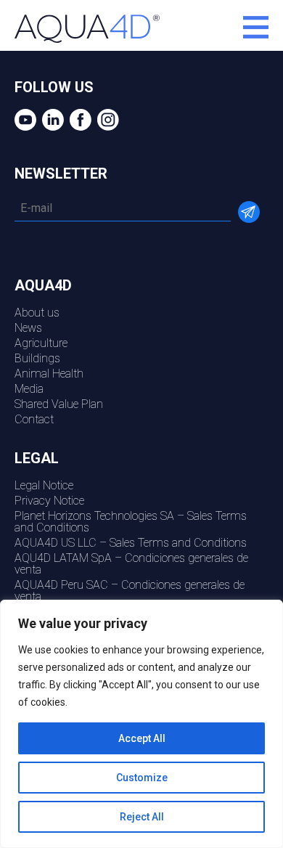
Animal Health (49, 373)
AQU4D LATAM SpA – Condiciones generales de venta (131, 563)
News (28, 328)
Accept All (141, 738)
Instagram (106, 120)
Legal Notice (44, 485)
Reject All (142, 817)
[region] (141, 724)
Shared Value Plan (59, 404)
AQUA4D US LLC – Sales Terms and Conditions (131, 543)
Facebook (79, 120)
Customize (142, 777)
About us (37, 312)
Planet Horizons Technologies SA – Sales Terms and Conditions (131, 521)
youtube (24, 120)
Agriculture (41, 343)
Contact (34, 419)
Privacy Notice (49, 500)
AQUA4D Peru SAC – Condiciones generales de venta (130, 590)
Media (29, 389)
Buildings (37, 358)
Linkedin (51, 120)
